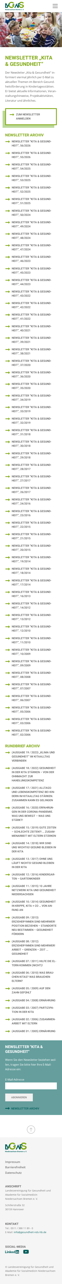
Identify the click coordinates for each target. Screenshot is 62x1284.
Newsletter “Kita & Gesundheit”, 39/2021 (31, 340)
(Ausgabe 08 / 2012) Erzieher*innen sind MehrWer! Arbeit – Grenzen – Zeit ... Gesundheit (33, 947)
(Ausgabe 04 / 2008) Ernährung (33, 1000)
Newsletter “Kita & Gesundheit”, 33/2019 (31, 409)
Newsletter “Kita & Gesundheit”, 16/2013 (31, 594)
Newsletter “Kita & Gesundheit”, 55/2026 (31, 155)
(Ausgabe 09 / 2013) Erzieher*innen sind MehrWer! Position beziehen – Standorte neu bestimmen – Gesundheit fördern (34, 925)
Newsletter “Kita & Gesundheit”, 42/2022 (31, 305)
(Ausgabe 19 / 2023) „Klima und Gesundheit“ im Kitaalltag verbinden (33, 756)
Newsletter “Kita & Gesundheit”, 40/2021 (31, 328)
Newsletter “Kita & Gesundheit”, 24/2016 (31, 501)
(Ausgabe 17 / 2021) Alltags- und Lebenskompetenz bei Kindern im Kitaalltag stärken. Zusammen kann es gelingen (33, 794)
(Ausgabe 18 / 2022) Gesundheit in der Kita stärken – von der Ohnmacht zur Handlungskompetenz (34, 774)
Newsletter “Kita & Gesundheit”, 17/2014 (31, 582)
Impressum (12, 1162)
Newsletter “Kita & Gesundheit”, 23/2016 (31, 513)
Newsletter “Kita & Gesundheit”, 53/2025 (31, 178)
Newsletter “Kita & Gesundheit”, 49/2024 (31, 224)
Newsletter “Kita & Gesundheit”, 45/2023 (31, 271)
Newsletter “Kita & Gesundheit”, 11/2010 (31, 640)
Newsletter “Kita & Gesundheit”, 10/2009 (31, 652)
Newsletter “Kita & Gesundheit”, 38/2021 (31, 351)
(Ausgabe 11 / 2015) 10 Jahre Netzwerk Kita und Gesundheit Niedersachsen (34, 890)
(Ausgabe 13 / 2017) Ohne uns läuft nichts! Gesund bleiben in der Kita (33, 863)
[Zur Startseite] (14, 6)
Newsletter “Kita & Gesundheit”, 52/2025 (31, 190)
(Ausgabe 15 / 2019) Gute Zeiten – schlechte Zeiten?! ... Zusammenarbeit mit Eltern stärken (34, 832)
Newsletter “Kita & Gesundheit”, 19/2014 (31, 559)
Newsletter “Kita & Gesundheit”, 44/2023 (31, 282)
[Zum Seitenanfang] (31, 1129)
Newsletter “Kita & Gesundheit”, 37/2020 (31, 363)
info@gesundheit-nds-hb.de (30, 1232)
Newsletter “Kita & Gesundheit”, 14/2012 (31, 606)
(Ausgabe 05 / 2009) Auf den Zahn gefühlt (31, 990)
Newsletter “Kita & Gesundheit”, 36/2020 (31, 374)
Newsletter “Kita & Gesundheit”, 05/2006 (31, 710)
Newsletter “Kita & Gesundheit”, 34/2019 (31, 398)
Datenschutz (13, 1173)
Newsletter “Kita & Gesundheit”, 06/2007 (31, 698)
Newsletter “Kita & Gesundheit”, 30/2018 (31, 444)
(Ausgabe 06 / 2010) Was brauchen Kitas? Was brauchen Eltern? (33, 977)
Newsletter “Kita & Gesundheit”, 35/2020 (31, 386)
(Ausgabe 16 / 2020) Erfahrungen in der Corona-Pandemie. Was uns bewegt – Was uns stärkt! (33, 814)
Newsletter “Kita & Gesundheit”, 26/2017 (31, 490)
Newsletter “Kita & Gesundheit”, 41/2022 (31, 317)
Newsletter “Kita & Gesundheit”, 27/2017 (31, 478)
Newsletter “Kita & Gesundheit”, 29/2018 (31, 455)
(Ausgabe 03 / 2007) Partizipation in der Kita (33, 1010)
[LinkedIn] (12, 1252)
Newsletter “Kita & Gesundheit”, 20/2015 (31, 548)
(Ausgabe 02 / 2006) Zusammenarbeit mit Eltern (33, 1021)
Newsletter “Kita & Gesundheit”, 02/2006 (31, 733)
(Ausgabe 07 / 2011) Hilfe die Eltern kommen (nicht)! (34, 963)
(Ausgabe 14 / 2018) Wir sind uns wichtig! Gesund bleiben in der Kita (34, 847)
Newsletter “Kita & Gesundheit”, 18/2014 (31, 571)
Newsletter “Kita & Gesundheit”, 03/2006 (31, 721)
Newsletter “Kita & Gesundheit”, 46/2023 (31, 259)
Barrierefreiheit (15, 1167)
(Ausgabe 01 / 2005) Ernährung (33, 1031)
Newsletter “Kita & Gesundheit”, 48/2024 (31, 236)
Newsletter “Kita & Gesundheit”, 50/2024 (31, 213)
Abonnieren (19, 1097)
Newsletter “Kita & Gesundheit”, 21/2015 (31, 536)
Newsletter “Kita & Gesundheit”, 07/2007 (31, 686)
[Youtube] (26, 1252)
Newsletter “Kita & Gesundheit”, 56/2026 (31, 143)
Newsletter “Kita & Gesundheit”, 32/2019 (31, 421)
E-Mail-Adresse (14, 1079)
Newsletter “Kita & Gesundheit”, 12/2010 (31, 629)
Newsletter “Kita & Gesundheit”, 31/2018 (31, 432)
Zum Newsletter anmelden (28, 116)
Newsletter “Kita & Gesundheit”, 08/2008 (31, 675)
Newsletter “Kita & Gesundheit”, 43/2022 (31, 294)
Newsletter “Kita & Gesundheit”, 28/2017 (31, 467)
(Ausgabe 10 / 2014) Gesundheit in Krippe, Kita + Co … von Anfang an (34, 906)
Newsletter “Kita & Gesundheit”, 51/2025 (31, 201)
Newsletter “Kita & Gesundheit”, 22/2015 (31, 525)
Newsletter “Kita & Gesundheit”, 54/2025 (31, 166)
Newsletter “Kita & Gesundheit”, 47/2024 (31, 247)
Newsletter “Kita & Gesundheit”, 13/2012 (31, 617)
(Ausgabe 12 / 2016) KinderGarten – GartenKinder (33, 877)
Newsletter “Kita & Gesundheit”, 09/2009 (31, 663)
